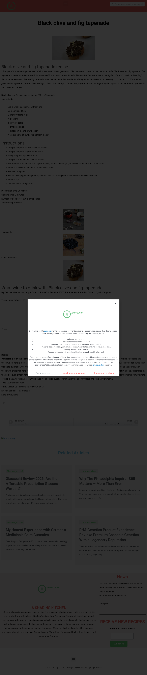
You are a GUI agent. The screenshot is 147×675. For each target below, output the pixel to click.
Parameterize (43, 373)
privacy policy (99, 365)
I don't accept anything (73, 373)
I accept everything (104, 373)
